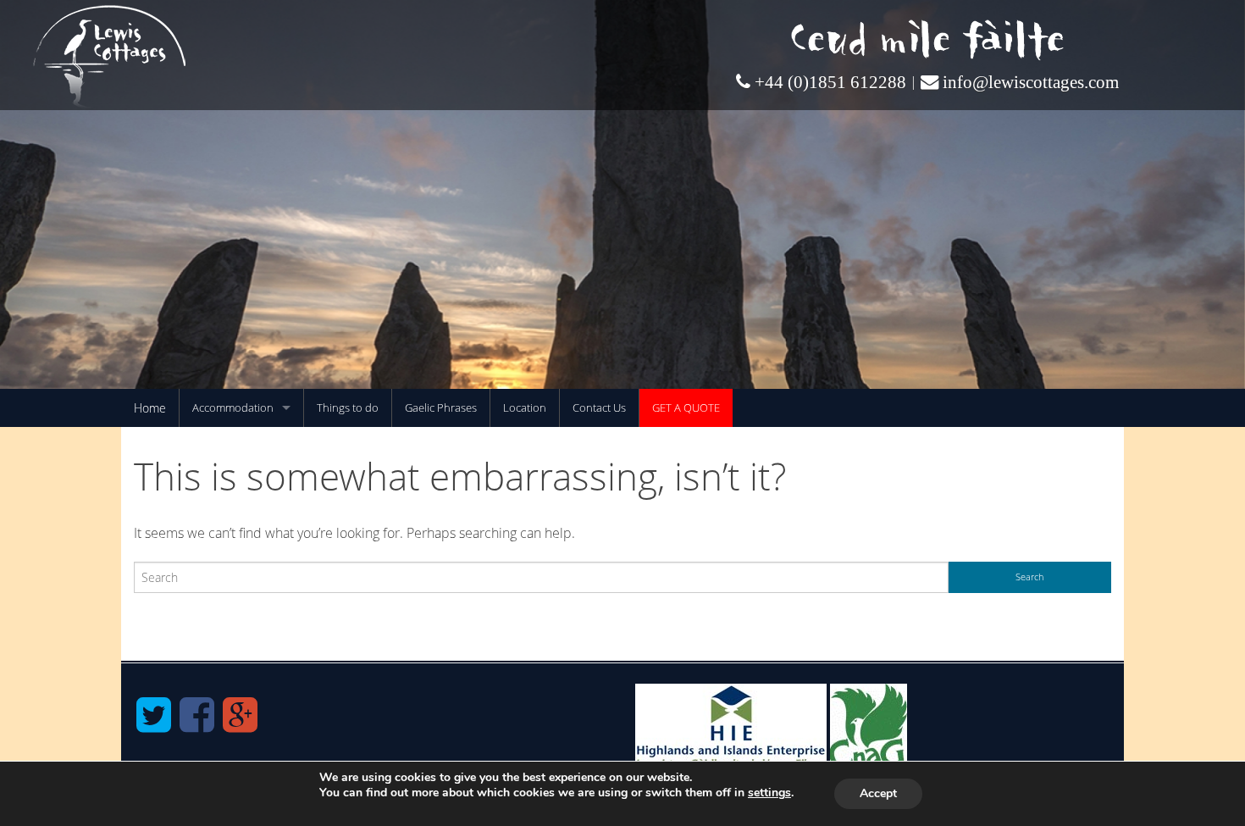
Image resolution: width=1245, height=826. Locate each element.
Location (524, 407)
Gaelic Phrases (441, 407)
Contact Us (599, 407)
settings (769, 793)
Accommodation (233, 407)
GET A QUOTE (686, 407)
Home (150, 408)
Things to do (348, 407)
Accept (878, 793)
